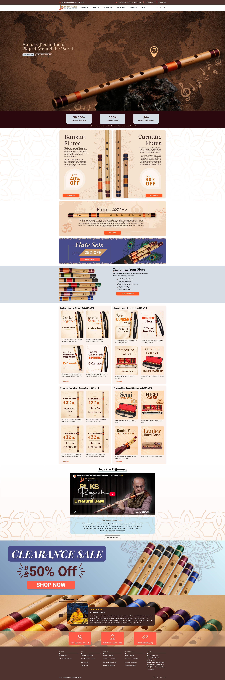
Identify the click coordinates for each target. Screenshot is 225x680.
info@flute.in (162, 2)
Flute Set (96, 7)
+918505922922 (149, 2)
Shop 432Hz (112, 232)
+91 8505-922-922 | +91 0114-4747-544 (129, 2)
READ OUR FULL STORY (112, 537)
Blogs (143, 7)
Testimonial (133, 7)
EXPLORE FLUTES (28, 54)
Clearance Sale (108, 7)
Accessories (121, 7)
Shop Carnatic (154, 195)
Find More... (66, 381)
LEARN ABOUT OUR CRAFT (44, 55)
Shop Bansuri (71, 195)
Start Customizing (128, 293)
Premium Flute (84, 7)
